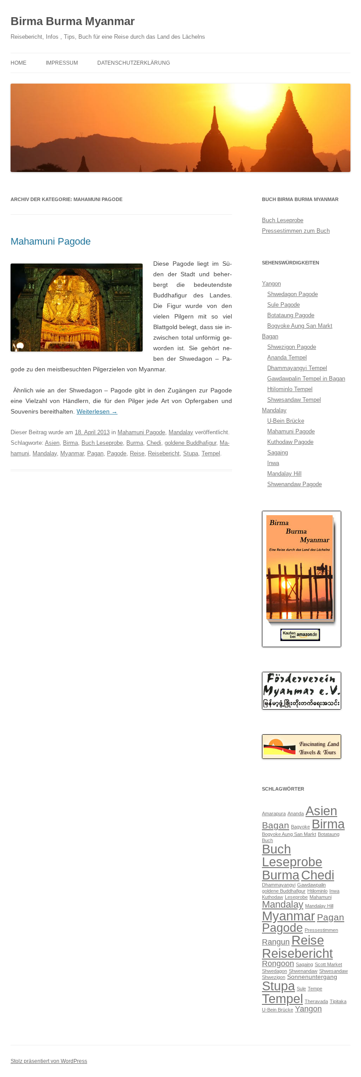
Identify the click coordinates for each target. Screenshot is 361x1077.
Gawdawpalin (311, 884)
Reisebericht (164, 453)
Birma (70, 443)
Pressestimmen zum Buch (296, 230)
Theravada (316, 1001)
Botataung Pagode (290, 315)
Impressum (62, 63)
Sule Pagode (283, 304)
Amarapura (274, 813)
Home (18, 63)
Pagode (116, 453)
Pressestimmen (321, 930)
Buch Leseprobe (102, 443)
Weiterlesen (97, 411)
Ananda (295, 813)
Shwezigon (273, 977)
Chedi (154, 443)
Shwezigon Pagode (291, 347)
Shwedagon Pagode (292, 294)
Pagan (95, 453)
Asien (52, 443)
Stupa (190, 453)
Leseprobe (296, 897)
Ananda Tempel (287, 357)
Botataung (328, 834)
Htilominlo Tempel (290, 389)
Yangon (271, 283)
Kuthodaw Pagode (290, 442)
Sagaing (277, 452)
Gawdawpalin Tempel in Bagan (306, 378)
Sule (301, 988)
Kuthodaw (272, 897)
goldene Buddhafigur (190, 443)
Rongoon (278, 963)
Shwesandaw (333, 971)
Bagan (270, 336)
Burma (134, 443)
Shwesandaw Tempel (294, 399)
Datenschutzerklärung (133, 63)
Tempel (211, 453)
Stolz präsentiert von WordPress (49, 1061)
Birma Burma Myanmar (73, 21)
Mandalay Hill (284, 473)
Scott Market (328, 964)
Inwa (273, 463)
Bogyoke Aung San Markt (299, 325)
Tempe (315, 988)
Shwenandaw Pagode (294, 484)
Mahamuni (320, 897)
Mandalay (181, 432)
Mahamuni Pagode (51, 241)
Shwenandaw (303, 971)
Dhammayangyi (278, 884)
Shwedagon (274, 971)
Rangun (276, 942)
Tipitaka (338, 1001)
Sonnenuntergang (312, 976)
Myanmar (72, 453)
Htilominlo (317, 891)
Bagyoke (300, 826)
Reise (137, 453)
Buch (267, 840)
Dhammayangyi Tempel (297, 368)
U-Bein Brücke (285, 421)
